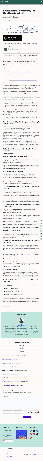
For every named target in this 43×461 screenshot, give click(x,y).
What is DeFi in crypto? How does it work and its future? (13, 377)
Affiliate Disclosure (10, 453)
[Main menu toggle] (41, 1)
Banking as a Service (10, 276)
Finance (9, 8)
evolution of (35, 59)
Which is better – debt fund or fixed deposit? (11, 359)
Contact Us (10, 451)
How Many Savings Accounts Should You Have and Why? (13, 355)
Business (5, 8)
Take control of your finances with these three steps (12, 385)
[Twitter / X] (41, 226)
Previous (21, 351)
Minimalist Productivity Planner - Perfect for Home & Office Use (7, 435)
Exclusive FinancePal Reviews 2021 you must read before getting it (15, 381)
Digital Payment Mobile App (18, 223)
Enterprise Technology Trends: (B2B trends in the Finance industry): (22, 78)
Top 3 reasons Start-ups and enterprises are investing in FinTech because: (21, 71)
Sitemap (10, 459)
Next (21, 348)
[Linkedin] (41, 223)
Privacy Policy (10, 456)
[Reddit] (41, 234)
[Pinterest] (41, 231)
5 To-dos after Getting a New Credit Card (10, 374)
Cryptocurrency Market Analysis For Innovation (11, 363)
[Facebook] (41, 229)
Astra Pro (34, 454)
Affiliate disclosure (34, 43)
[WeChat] (41, 239)
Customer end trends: (13, 75)
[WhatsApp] (41, 236)
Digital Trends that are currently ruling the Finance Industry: (18, 74)
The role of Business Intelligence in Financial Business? (13, 366)
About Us (10, 448)
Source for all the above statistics (14, 138)
